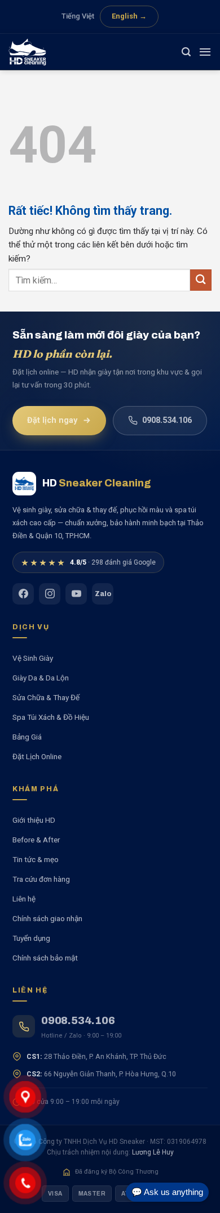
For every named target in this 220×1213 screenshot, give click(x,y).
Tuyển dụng (31, 938)
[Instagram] (49, 594)
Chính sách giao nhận (47, 918)
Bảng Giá (27, 736)
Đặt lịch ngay (52, 420)
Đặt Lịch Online (36, 756)
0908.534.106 (167, 420)
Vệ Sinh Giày (32, 657)
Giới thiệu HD (33, 819)
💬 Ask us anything (167, 1192)
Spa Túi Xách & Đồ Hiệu (50, 717)
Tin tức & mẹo (35, 859)
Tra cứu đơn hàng (41, 878)
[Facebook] (23, 594)
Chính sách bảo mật (45, 957)
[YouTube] (76, 594)
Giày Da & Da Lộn (40, 677)
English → (129, 16)
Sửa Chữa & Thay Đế (46, 697)
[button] (186, 52)
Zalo (103, 594)
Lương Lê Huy (153, 1152)
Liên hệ (24, 898)
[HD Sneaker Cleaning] (36, 52)
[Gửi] (201, 279)
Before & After (36, 839)
